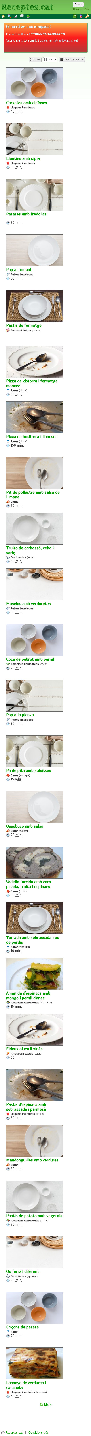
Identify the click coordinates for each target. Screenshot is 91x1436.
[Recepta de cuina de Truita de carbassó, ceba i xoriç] (34, 529)
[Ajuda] (28, 16)
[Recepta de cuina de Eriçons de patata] (34, 1308)
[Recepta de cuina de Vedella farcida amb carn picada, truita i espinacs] (34, 863)
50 (23, 162)
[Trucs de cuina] (16, 16)
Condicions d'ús (38, 1432)
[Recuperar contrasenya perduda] (87, 16)
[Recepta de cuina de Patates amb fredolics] (34, 195)
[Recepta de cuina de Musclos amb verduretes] (34, 584)
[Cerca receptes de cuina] (10, 16)
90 (30, 663)
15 (28, 774)
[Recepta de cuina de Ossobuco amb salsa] (34, 807)
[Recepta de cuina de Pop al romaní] (34, 250)
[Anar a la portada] (4, 16)
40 (26, 106)
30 (26, 218)
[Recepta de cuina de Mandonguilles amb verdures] (34, 1141)
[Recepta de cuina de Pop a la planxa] (34, 696)
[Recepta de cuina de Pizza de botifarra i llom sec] (34, 417)
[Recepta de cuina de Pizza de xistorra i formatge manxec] (34, 362)
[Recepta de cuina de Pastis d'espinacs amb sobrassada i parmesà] (34, 1085)
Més (47, 1404)
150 (31, 440)
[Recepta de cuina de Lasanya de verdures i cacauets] (34, 1363)
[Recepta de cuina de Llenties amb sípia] (34, 139)
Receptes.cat (27, 6)
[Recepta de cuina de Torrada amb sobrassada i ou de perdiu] (34, 918)
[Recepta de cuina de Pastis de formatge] (34, 306)
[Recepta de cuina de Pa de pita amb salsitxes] (34, 751)
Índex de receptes (74, 59)
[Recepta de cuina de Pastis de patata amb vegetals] (34, 1197)
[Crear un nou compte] (81, 16)
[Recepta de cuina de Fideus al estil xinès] (34, 1030)
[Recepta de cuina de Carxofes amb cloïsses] (34, 83)
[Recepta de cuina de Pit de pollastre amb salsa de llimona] (34, 473)
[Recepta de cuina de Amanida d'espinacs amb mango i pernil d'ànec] (34, 974)
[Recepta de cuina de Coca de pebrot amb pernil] (34, 640)
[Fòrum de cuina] (22, 16)
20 (22, 1275)
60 (28, 607)
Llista (37, 59)
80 (19, 273)
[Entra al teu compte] (75, 16)
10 (32, 944)
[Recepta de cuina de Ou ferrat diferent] (34, 1252)
